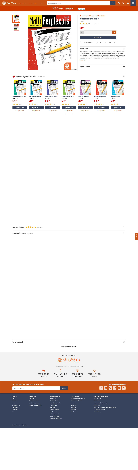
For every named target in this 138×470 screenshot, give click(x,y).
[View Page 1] (68, 114)
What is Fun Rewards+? (56, 418)
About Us (73, 403)
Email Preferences (54, 416)
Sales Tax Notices (54, 409)
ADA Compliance (54, 414)
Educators (14, 409)
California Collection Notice (101, 403)
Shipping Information (55, 403)
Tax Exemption (54, 411)
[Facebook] (101, 388)
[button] (49, 42)
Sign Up (64, 388)
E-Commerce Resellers (99, 409)
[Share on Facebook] (101, 42)
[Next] (72, 114)
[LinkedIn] (105, 388)
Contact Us (53, 398)
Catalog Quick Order (34, 400)
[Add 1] (114, 32)
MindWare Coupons (34, 403)
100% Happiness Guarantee (78, 398)
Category (14, 400)
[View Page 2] (70, 114)
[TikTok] (114, 388)
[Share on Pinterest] (105, 42)
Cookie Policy (97, 411)
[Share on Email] (110, 42)
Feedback (136, 236)
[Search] (112, 3)
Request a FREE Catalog (35, 405)
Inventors (73, 407)
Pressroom (73, 409)
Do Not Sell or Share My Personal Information (105, 407)
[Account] (127, 3)
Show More (82, 60)
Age (13, 398)
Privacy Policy (97, 398)
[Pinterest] (110, 388)
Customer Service (54, 400)
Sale (13, 411)
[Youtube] (119, 388)
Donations (73, 405)
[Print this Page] (114, 42)
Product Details (84, 49)
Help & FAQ (53, 407)
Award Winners (16, 405)
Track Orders (53, 405)
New (13, 403)
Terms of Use (97, 400)
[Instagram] (124, 388)
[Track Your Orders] (119, 3)
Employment (74, 411)
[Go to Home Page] (80, 16)
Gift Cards (31, 398)
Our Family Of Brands (76, 400)
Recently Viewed (17, 342)
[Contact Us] (123, 3)
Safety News (97, 405)
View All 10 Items (41, 76)
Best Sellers (15, 407)
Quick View (20, 110)
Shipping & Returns (85, 66)
